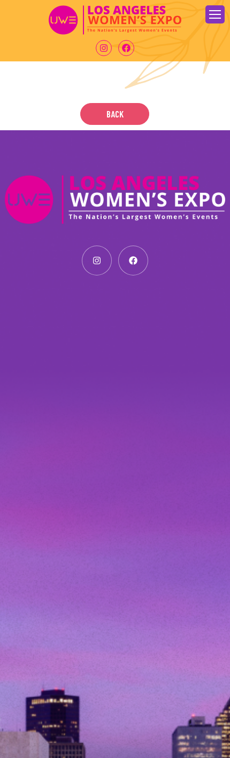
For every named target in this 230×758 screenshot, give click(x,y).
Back (115, 113)
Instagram (104, 48)
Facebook (126, 48)
